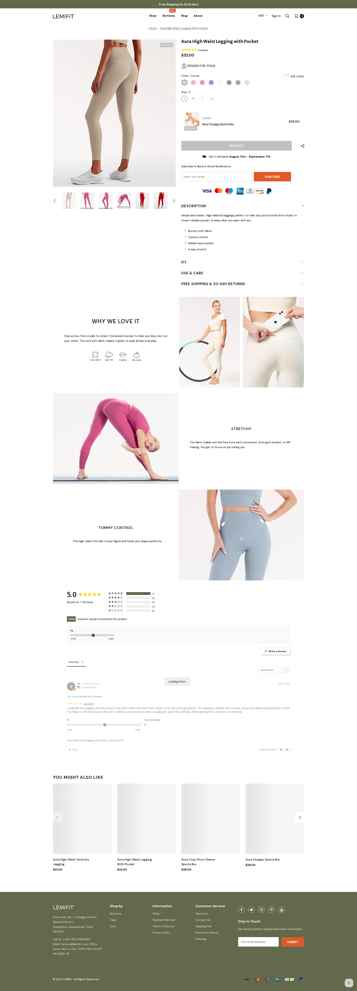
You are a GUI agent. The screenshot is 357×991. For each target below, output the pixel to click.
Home (153, 28)
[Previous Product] (57, 817)
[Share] (301, 146)
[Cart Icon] (296, 16)
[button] (282, 749)
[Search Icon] (287, 16)
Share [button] (74, 749)
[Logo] (84, 15)
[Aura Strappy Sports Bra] (191, 121)
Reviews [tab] (74, 662)
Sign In (276, 16)
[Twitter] (251, 909)
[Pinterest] (271, 909)
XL (211, 99)
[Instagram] (261, 909)
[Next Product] (299, 817)
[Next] (171, 200)
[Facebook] (241, 909)
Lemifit (206, 118)
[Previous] (57, 200)
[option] (114, 113)
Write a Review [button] (277, 651)
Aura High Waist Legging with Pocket (87, 740)
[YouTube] (281, 909)
